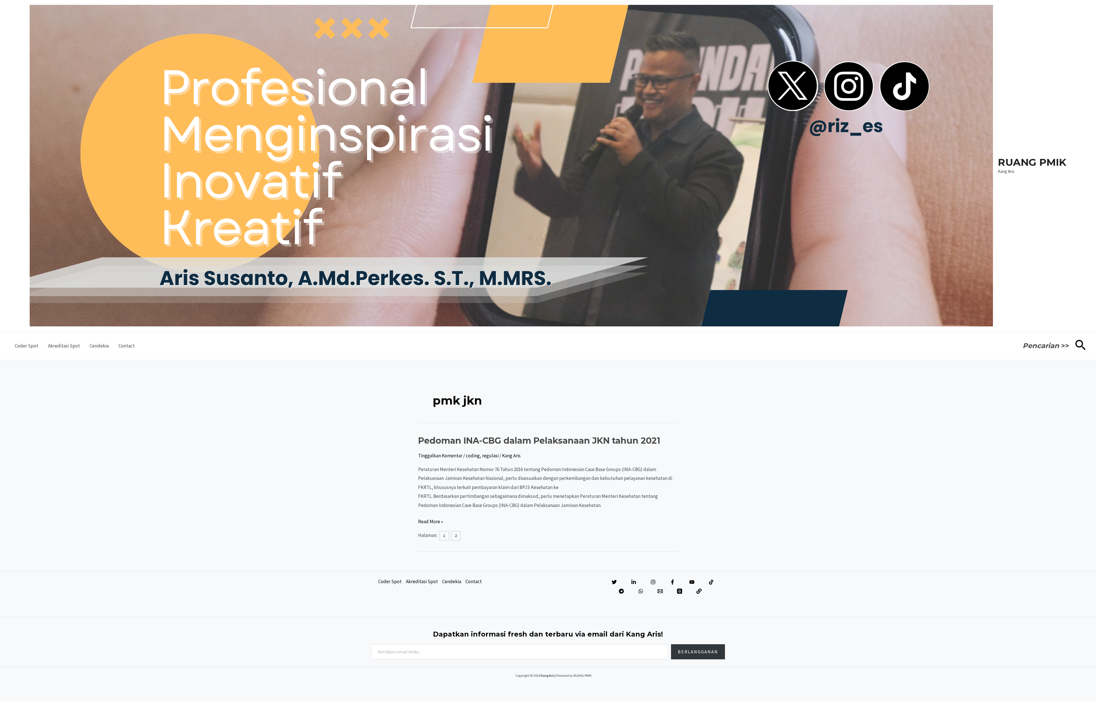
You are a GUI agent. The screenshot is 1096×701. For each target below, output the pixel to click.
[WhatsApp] (640, 591)
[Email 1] (660, 591)
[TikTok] (711, 582)
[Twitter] (614, 582)
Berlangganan (698, 651)
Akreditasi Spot (64, 346)
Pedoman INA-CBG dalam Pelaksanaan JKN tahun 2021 (539, 440)
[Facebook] (672, 582)
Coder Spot (26, 346)
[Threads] (679, 591)
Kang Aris (547, 675)
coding (473, 455)
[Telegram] (621, 591)
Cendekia (99, 346)
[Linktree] (699, 591)
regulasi (490, 455)
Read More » (430, 522)
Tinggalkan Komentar (440, 455)
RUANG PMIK (1032, 162)
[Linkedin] (633, 582)
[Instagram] (653, 582)
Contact (126, 346)
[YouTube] (691, 582)
